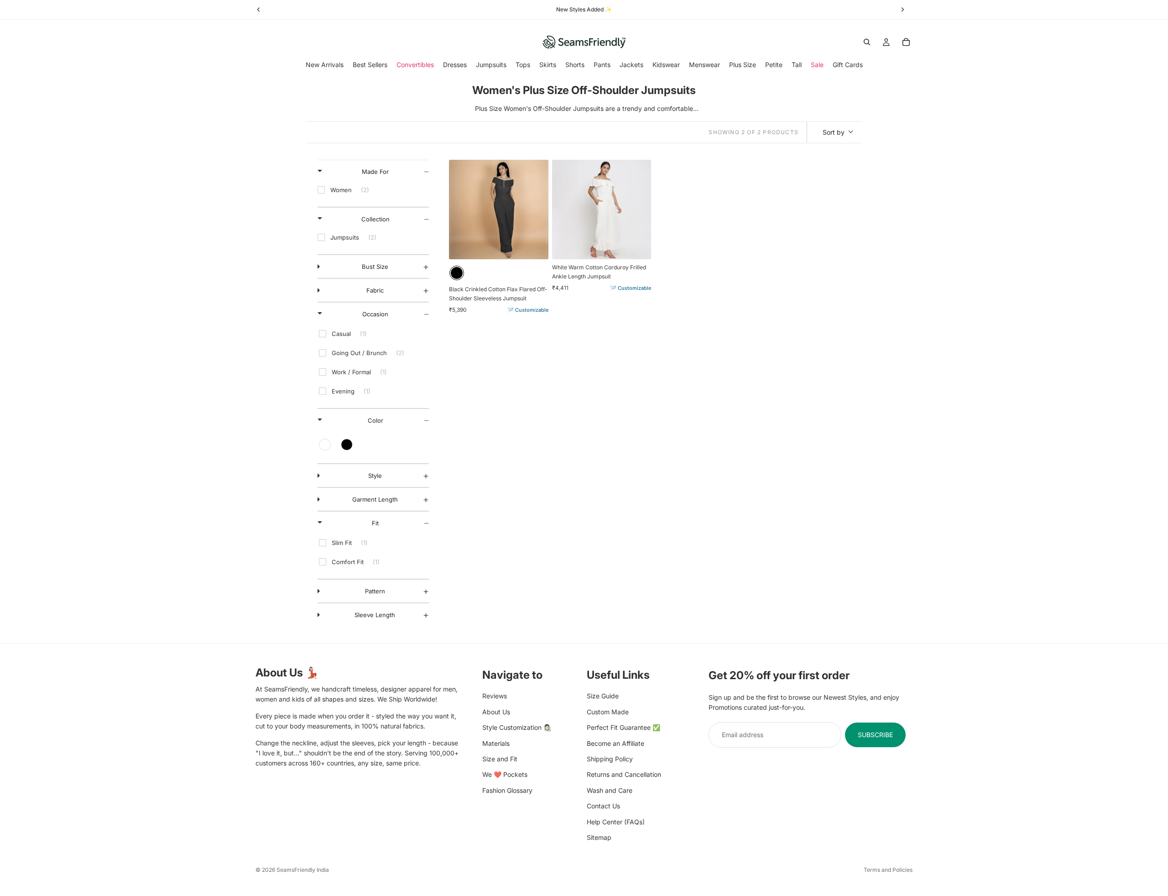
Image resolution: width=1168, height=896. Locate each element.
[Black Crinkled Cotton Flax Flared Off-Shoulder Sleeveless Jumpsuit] (498, 209)
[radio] (456, 273)
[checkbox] (373, 190)
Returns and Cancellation (624, 774)
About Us (496, 711)
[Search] (867, 42)
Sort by (834, 132)
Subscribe (875, 734)
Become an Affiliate (615, 743)
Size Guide (603, 696)
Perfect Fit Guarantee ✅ (623, 727)
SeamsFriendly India (302, 869)
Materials (496, 743)
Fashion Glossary (507, 790)
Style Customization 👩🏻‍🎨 (516, 727)
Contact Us (603, 806)
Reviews (494, 696)
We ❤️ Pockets (504, 774)
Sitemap (599, 837)
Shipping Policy (610, 758)
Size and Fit (499, 758)
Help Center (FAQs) (616, 821)
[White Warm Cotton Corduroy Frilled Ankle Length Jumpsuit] (602, 209)
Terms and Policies (888, 869)
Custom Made (608, 711)
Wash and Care (609, 790)
